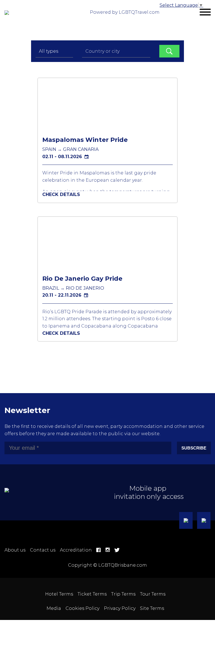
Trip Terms (123, 594)
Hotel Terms (59, 594)
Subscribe (193, 448)
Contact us (42, 550)
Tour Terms (152, 594)
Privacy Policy (119, 608)
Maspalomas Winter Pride (85, 140)
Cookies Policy (82, 608)
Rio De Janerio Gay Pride (82, 278)
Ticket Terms (92, 594)
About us (14, 550)
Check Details (61, 194)
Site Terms (152, 608)
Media (53, 608)
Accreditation (76, 550)
